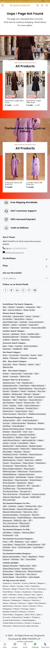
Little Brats (7, 532)
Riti (43, 544)
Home (5, 647)
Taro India (35, 485)
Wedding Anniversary (37, 414)
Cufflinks (6, 339)
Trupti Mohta (38, 547)
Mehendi (27, 394)
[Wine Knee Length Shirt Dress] (14, 84)
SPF (28, 485)
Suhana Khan (8, 571)
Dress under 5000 (38, 327)
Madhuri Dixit (24, 565)
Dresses (36, 316)
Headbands (17, 348)
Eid (38, 402)
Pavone (6, 463)
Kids (4, 310)
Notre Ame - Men (30, 512)
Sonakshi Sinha (28, 568)
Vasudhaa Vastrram (10, 526)
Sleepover (20, 408)
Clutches (18, 346)
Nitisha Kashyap (9, 460)
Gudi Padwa (24, 385)
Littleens (16, 532)
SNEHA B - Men (20, 520)
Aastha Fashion (9, 420)
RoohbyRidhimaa (9, 474)
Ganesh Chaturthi (10, 388)
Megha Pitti (25, 448)
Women (11, 307)
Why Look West (9, 499)
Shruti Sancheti (9, 482)
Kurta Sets (7, 316)
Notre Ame (29, 460)
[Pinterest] (29, 290)
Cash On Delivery (15, 310)
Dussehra (15, 391)
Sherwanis (14, 358)
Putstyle (6, 559)
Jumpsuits (23, 324)
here (11, 22)
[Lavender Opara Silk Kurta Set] (35, 166)
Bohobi (41, 423)
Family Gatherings (31, 405)
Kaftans (6, 327)
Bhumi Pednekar (35, 571)
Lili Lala (13, 443)
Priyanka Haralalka (10, 514)
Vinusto (25, 497)
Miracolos (17, 451)
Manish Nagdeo (9, 509)
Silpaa (30, 482)
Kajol (34, 565)
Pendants (24, 336)
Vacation (12, 405)
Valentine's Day (9, 382)
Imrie (25, 431)
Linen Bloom (23, 443)
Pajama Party (8, 411)
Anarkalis (23, 322)
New (4, 307)
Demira (29, 429)
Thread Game (24, 494)
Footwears (7, 348)
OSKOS (38, 460)
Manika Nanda (21, 446)
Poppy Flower (28, 463)
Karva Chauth (39, 388)
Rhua (31, 465)
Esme (24, 556)
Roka (13, 397)
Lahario (6, 443)
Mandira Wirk (8, 446)
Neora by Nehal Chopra (24, 457)
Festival (19, 402)
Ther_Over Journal (10, 494)
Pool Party (23, 399)
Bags (5, 346)
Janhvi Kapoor (34, 577)
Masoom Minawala (10, 565)
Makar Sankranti (37, 385)
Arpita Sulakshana (29, 420)
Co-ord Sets (7, 319)
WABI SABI (34, 497)
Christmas (31, 391)
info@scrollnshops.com (14, 252)
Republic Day (27, 382)
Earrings (6, 334)
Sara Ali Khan (21, 577)
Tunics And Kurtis (36, 322)
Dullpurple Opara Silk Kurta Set (13, 184)
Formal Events (8, 408)
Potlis (11, 346)
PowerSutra (40, 463)
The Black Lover (9, 488)
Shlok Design (8, 480)
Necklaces (15, 334)
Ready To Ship (29, 310)
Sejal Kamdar (21, 477)
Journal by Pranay (10, 434)
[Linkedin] (17, 290)
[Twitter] (11, 290)
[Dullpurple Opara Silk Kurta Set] (14, 166)
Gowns (29, 319)
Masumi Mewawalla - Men (27, 509)
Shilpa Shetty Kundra (11, 568)
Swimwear (25, 327)
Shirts (5, 355)
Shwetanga (21, 482)
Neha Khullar (8, 457)
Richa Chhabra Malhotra (12, 468)
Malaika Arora (20, 571)
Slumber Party (32, 408)
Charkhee (6, 426)
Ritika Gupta (23, 471)
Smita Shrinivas (9, 485)
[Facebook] (6, 290)
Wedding (6, 394)
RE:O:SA (35, 514)
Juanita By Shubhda (27, 434)
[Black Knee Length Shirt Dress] (35, 84)
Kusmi (33, 437)
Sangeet (36, 394)
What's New (45, 647)
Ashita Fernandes (19, 423)
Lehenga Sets (18, 316)
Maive (32, 443)
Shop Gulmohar (21, 480)
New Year (41, 391)
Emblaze (6, 431)
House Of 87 (16, 431)
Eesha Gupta (39, 429)
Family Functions (9, 414)
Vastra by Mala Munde (11, 497)
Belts (26, 348)
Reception (7, 399)
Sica (22, 559)
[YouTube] (35, 290)
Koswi (26, 437)
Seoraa (31, 477)
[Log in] (42, 5)
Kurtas (33, 355)
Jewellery (20, 307)
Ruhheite (6, 547)
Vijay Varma (31, 574)
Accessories (30, 307)
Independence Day (10, 385)
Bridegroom (21, 397)
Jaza (30, 431)
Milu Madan (7, 451)
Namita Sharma (35, 454)
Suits (40, 355)
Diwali (23, 391)
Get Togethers (8, 402)
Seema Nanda (8, 477)
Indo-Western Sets (10, 322)
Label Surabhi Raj (29, 440)
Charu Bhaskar (18, 426)
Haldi (15, 399)
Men (38, 307)
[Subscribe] (46, 279)
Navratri (6, 391)
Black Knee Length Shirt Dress (33, 102)
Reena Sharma (21, 465)
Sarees (28, 316)
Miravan (26, 451)
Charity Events (21, 411)
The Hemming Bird (24, 488)
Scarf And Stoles (30, 346)
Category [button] (15, 647)
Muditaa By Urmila (10, 454)
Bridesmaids (17, 394)
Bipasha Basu (8, 574)
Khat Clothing (8, 437)
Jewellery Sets (33, 334)
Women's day (29, 402)
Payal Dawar (16, 463)
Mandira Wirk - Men (33, 506)
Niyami (20, 460)
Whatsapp (35, 647)
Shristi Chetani (35, 480)
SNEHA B (21, 485)
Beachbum (31, 423)
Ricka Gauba (29, 468)
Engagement (39, 397)
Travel (5, 405)
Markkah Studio (35, 446)
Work (20, 405)
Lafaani (40, 440)
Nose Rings (25, 339)
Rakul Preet (20, 574)
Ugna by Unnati (38, 494)
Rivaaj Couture (35, 471)
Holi (18, 382)
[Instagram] (23, 290)
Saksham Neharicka (26, 474)
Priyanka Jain (8, 465)
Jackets (14, 324)
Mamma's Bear (28, 532)
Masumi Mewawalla (11, 448)
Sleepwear (15, 327)
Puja (31, 411)
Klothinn (19, 437)
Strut (14, 547)
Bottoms (6, 324)
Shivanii (38, 477)
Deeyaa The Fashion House (13, 429)
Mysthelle (23, 454)
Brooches (15, 339)
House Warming (35, 399)
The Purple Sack (24, 547)
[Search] (37, 5)
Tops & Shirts (19, 319)
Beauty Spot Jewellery (11, 556)
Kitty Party (22, 414)
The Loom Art (25, 491)
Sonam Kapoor (8, 577)
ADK (19, 420)
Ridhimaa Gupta (9, 471)
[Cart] (46, 5)
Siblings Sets (8, 367)
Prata (41, 556)
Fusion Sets (33, 324)
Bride (30, 397)
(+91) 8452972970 (19, 248)
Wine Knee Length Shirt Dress (14, 102)
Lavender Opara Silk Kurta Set (34, 184)
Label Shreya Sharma (11, 440)
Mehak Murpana (37, 448)
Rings (23, 334)
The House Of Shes (10, 491)
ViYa (16, 535)
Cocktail (6, 397)
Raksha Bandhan (25, 388)
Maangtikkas (35, 336)
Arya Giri (6, 423)
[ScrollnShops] (20, 5)
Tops (36, 373)
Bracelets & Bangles (11, 336)
